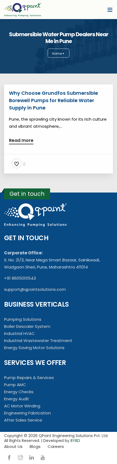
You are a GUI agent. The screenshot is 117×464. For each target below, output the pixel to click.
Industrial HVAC (19, 333)
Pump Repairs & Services (29, 377)
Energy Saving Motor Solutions (34, 347)
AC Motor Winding (22, 406)
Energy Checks (18, 392)
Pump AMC (15, 384)
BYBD (75, 440)
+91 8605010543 (20, 278)
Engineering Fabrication (27, 413)
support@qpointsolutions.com (35, 289)
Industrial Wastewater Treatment (38, 340)
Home (57, 53)
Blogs (35, 446)
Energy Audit (16, 399)
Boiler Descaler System (27, 326)
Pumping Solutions (22, 319)
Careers (56, 446)
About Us (13, 446)
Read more (21, 141)
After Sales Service (23, 420)
